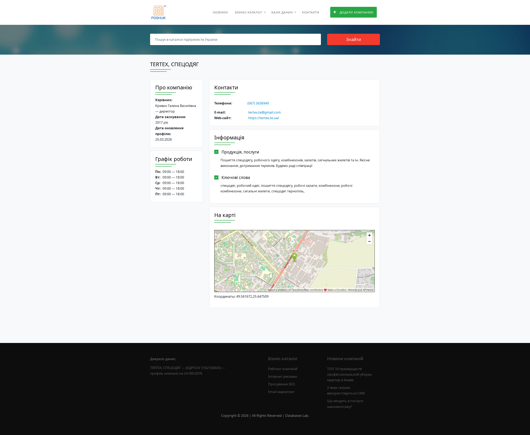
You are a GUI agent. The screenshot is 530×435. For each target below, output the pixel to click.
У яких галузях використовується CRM (346, 390)
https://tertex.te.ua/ (263, 118)
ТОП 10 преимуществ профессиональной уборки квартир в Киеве (349, 374)
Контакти (310, 12)
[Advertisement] (176, 269)
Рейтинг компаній (282, 369)
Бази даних (282, 12)
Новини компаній (345, 358)
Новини (220, 12)
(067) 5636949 (258, 103)
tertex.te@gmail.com (264, 112)
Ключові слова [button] (236, 177)
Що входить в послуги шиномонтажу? (345, 404)
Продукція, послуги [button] (240, 152)
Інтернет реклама (282, 376)
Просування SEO (281, 384)
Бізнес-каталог (249, 12)
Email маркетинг (281, 391)
